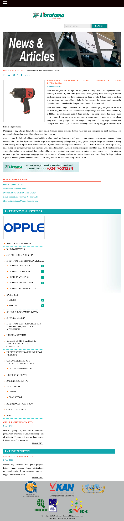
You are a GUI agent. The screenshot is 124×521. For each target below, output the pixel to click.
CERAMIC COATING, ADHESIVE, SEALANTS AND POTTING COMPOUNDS (21, 344)
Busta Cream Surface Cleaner (14, 189)
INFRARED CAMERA (15, 318)
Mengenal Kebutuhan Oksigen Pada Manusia (20, 201)
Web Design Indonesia (67, 519)
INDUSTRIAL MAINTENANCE (19, 261)
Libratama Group (61, 516)
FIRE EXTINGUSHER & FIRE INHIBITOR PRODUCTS (24, 353)
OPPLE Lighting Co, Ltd (12, 185)
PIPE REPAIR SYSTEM (16, 335)
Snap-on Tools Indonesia (19, 255)
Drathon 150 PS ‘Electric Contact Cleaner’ (19, 193)
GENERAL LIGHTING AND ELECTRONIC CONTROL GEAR (20, 362)
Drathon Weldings (19, 277)
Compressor (15, 397)
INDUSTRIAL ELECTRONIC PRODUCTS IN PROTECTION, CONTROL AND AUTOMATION (23, 326)
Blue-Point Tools (15, 249)
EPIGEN (12, 300)
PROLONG (13, 305)
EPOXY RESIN (12, 295)
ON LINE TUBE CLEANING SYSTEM (22, 312)
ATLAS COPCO (13, 387)
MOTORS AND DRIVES (16, 375)
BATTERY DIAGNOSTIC (17, 381)
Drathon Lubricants (20, 271)
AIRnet (12, 391)
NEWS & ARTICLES (17, 70)
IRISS (8, 415)
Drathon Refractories (21, 283)
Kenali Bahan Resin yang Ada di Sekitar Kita (20, 197)
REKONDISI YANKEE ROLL (18, 456)
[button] (5, 3)
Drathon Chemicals (19, 266)
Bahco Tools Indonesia (18, 243)
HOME (5, 70)
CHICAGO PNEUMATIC (16, 410)
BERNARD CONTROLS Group (20, 404)
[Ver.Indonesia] (38, 261)
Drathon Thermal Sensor (22, 288)
